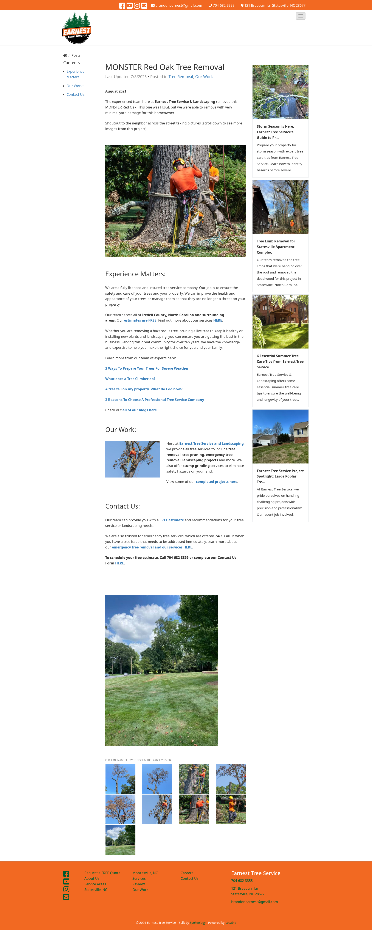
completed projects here (216, 481)
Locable (230, 923)
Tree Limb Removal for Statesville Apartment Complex (276, 247)
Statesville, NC (95, 889)
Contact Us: (76, 94)
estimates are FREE (140, 320)
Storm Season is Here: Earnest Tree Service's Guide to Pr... (275, 132)
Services (139, 878)
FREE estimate (172, 520)
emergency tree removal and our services (147, 547)
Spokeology (198, 923)
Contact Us (189, 878)
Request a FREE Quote (102, 872)
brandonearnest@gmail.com (254, 901)
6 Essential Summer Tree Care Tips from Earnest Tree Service (280, 361)
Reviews (139, 884)
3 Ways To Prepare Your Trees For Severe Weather (147, 368)
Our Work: (75, 85)
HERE (187, 547)
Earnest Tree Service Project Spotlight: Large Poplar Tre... (280, 476)
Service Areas (95, 884)
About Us (91, 878)
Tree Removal (181, 76)
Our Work (204, 76)
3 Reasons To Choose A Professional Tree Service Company (154, 399)
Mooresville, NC (145, 872)
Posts (76, 55)
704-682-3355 (223, 5)
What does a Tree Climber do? (130, 378)
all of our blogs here (139, 410)
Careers (187, 872)
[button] (300, 16)
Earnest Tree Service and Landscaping (211, 443)
